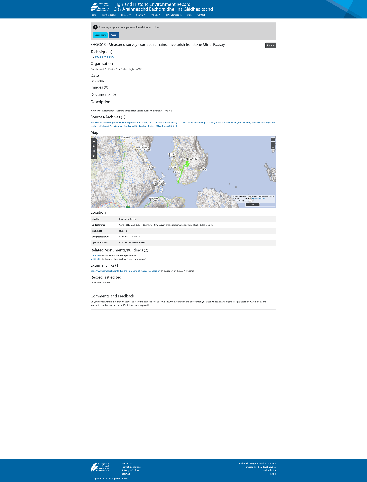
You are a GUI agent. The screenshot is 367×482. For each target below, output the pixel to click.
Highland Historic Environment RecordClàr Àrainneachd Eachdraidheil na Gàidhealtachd (163, 7)
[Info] (93, 151)
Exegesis (254, 464)
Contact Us (127, 464)
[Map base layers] (93, 146)
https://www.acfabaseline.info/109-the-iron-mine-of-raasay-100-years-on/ (126, 271)
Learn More (100, 35)
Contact (201, 15)
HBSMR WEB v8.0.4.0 (266, 467)
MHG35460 (96, 259)
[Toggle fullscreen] (273, 139)
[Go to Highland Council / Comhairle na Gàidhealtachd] (100, 6)
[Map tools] (93, 156)
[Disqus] (183, 347)
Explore (125, 15)
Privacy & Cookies (130, 470)
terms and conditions (258, 199)
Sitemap (126, 474)
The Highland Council (118, 479)
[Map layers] (93, 141)
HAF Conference (174, 15)
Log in (273, 474)
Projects (155, 15)
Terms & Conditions (131, 467)
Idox (264, 464)
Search (139, 15)
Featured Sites (109, 15)
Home (93, 15)
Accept (114, 35)
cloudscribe (270, 470)
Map (189, 15)
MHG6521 (95, 256)
